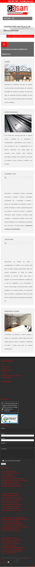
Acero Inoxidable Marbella (8, 553)
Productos (4, 368)
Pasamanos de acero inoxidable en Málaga (13, 517)
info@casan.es (26, 1)
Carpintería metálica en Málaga (9, 493)
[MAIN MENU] (12, 18)
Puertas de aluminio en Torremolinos (11, 530)
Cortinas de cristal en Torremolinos (10, 497)
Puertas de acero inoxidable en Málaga (12, 525)
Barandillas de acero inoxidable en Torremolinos (14, 480)
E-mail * (3, 434)
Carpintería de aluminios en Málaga (10, 486)
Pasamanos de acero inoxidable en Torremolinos (14, 519)
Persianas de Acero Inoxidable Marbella (12, 549)
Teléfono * (3, 438)
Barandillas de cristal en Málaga (9, 482)
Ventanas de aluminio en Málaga (10, 503)
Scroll (17, 560)
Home (9, 36)
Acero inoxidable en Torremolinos (10, 473)
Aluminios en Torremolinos (8, 477)
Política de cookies (6, 377)
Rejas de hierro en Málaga (8, 545)
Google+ (31, 566)
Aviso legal (4, 374)
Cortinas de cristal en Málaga (9, 495)
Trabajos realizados (6, 370)
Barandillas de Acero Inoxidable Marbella (12, 547)
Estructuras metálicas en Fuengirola (10, 506)
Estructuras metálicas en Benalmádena (11, 499)
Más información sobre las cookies (10, 375)
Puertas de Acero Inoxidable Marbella (11, 551)
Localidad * (3, 443)
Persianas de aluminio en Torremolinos (12, 523)
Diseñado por (4, 562)
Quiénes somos (5, 366)
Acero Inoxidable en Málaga (8, 471)
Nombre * (3, 428)
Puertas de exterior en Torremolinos (11, 540)
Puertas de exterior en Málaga (9, 538)
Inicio (2, 364)
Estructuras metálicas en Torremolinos (11, 510)
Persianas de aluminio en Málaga (10, 521)
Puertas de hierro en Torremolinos (10, 543)
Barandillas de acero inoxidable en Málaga (12, 478)
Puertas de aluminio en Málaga (9, 528)
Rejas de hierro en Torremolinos (10, 501)
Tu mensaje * (4, 448)
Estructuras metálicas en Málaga (10, 508)
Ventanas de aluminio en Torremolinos (11, 504)
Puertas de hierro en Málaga (9, 542)
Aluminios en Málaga (6, 475)
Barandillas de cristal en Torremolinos (11, 484)
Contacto (3, 372)
